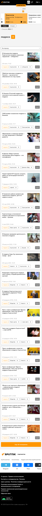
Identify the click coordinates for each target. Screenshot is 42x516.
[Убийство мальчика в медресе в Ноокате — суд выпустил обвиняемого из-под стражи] (33, 77)
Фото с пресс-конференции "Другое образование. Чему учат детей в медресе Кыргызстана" (13, 311)
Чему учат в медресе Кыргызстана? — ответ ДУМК (13, 329)
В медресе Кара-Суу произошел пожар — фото (12, 255)
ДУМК (23, 379)
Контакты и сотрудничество (10, 479)
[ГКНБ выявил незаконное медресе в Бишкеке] (33, 117)
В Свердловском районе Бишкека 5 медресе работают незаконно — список (13, 427)
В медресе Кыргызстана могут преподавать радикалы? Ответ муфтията (12, 292)
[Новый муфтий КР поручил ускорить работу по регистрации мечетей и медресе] (33, 177)
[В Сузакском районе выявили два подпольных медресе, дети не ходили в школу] (33, 197)
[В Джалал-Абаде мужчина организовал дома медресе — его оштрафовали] (33, 157)
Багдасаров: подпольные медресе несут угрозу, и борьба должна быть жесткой (13, 274)
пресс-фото (25, 322)
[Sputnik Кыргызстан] (6, 3)
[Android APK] (7, 499)
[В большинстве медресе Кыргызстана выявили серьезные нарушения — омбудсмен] (33, 57)
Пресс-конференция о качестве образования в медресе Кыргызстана (14, 349)
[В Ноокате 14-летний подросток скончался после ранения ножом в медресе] (33, 97)
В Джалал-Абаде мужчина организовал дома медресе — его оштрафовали (13, 155)
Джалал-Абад (25, 167)
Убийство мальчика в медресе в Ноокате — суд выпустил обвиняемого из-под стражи (12, 75)
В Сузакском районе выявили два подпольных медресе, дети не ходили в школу (13, 195)
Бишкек (24, 247)
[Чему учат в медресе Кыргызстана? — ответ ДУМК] (33, 332)
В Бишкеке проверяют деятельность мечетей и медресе (13, 235)
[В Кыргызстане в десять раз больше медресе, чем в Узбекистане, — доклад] (33, 409)
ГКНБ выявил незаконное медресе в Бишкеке (14, 114)
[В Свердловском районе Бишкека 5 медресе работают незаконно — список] (33, 429)
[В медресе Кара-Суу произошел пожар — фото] (33, 257)
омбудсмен (25, 67)
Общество (12, 285)
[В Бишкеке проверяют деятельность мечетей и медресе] (33, 238)
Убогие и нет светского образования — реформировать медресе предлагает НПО (14, 387)
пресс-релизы (5, 482)
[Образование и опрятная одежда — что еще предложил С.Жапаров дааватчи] (33, 137)
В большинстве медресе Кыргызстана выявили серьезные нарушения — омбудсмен (13, 54)
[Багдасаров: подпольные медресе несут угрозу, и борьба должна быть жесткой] (33, 276)
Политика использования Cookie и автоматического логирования (12, 485)
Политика (15, 460)
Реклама (22, 479)
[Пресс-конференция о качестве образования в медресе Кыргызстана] (33, 351)
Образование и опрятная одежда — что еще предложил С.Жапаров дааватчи (13, 135)
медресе (5, 36)
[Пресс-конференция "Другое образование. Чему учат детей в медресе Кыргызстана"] (33, 370)
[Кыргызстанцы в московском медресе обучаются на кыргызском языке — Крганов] (33, 217)
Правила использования (16, 476)
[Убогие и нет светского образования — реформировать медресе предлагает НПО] (33, 389)
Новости (12, 266)
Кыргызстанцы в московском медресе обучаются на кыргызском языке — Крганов (13, 215)
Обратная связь (6, 493)
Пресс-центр (13, 227)
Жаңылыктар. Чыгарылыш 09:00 (14, 18)
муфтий (12, 187)
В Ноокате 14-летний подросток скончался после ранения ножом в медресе (13, 95)
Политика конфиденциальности (21, 482)
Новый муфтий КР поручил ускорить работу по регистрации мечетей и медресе (13, 175)
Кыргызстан (13, 67)
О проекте (4, 476)
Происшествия (26, 127)
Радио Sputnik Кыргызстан (31, 460)
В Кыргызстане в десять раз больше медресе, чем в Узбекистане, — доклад (13, 407)
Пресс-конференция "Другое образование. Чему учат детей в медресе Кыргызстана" (12, 368)
